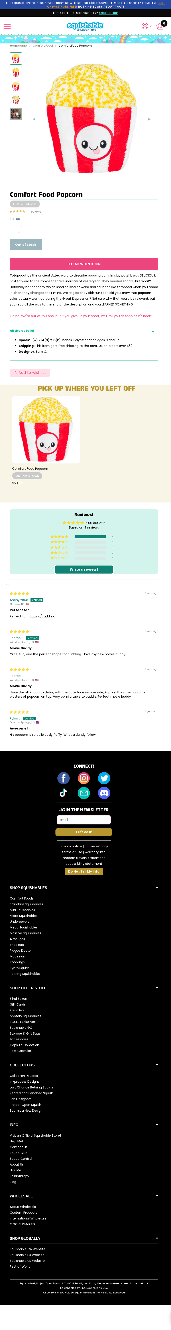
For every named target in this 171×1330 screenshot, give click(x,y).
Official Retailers (22, 1224)
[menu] (7, 26)
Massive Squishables (25, 933)
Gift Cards (18, 1004)
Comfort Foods (21, 898)
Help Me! (16, 1141)
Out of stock (25, 244)
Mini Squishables (22, 910)
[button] (148, 26)
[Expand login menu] (147, 26)
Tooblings (17, 962)
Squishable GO (21, 1027)
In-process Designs (24, 1081)
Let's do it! (84, 832)
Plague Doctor (21, 950)
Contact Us (18, 1147)
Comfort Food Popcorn (30, 468)
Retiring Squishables (25, 973)
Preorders (17, 1010)
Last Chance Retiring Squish (31, 1087)
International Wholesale (28, 1218)
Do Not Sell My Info (84, 871)
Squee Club (19, 1153)
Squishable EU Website (27, 1255)
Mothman (17, 956)
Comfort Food (43, 45)
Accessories (19, 1039)
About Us (17, 1164)
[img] (19, 594)
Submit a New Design (26, 1110)
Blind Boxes (18, 998)
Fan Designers (20, 1099)
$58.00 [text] (15, 219)
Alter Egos (17, 939)
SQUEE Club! (108, 13)
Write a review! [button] (84, 569)
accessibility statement (83, 863)
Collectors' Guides (24, 1076)
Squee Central (21, 1158)
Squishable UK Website (27, 1260)
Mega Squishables (24, 927)
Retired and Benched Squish (31, 1093)
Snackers (17, 945)
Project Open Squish (25, 1105)
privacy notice (71, 846)
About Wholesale (23, 1207)
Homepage (18, 45)
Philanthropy (19, 1176)
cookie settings (96, 846)
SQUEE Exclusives (23, 1022)
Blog (13, 1182)
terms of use (72, 852)
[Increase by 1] (20, 228)
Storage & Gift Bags (25, 1033)
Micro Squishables (23, 916)
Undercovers (19, 921)
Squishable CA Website (27, 1249)
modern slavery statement (84, 858)
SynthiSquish (19, 968)
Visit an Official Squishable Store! (35, 1135)
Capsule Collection (24, 1045)
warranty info (95, 852)
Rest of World (20, 1266)
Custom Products (23, 1212)
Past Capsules (21, 1051)
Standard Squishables (26, 904)
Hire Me (15, 1170)
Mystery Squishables (25, 1016)
